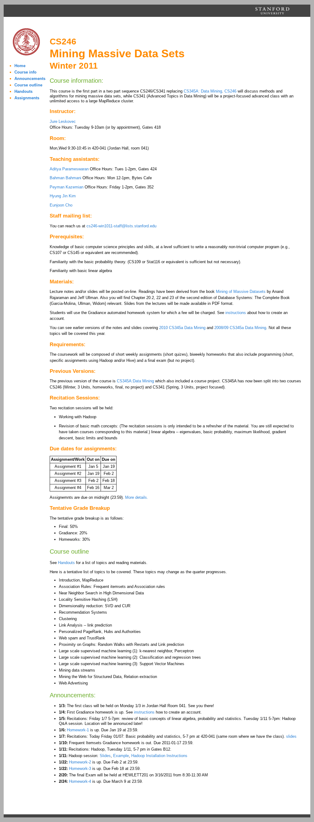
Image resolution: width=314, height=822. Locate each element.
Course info (25, 72)
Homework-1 (78, 730)
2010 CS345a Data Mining (182, 327)
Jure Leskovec (63, 121)
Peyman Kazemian (66, 187)
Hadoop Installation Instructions (159, 755)
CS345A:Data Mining (135, 381)
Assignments (26, 98)
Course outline (28, 85)
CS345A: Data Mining (203, 91)
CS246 (230, 91)
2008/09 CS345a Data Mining (240, 327)
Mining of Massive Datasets (241, 291)
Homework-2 (80, 762)
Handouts (23, 91)
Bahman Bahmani (65, 178)
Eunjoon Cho (61, 205)
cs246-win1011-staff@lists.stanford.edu (121, 226)
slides (291, 736)
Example (121, 755)
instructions (235, 312)
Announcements (29, 78)
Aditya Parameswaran (69, 169)
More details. (136, 497)
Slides (105, 755)
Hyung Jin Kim (63, 196)
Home (19, 65)
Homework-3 (80, 768)
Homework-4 (80, 781)
